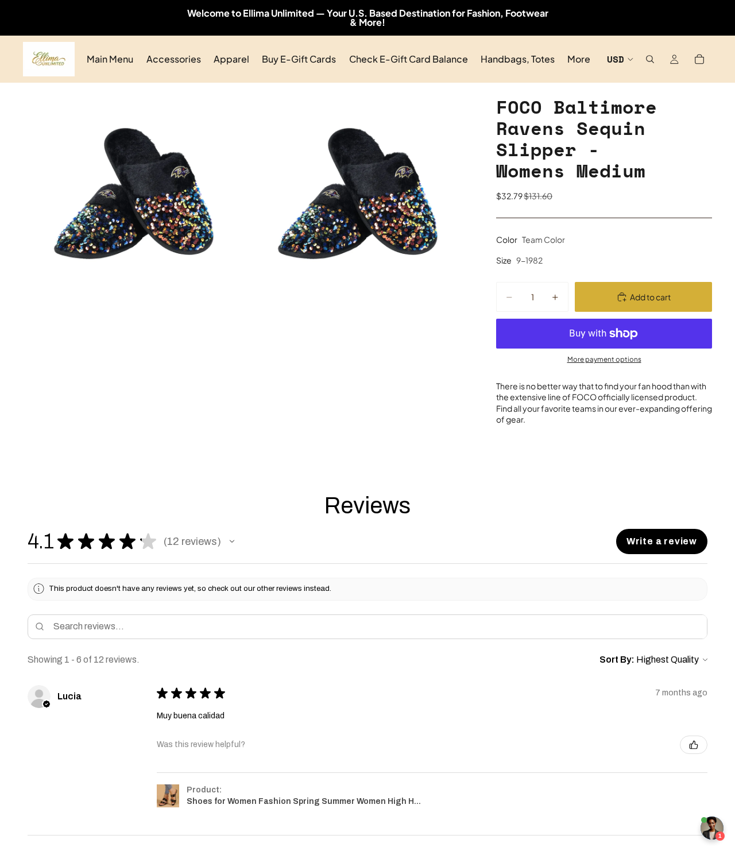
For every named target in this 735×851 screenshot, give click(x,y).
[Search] (650, 59)
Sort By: (617, 659)
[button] (232, 541)
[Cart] (699, 59)
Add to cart (650, 297)
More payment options (604, 359)
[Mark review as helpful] (693, 745)
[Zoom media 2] (358, 193)
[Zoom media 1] (134, 193)
